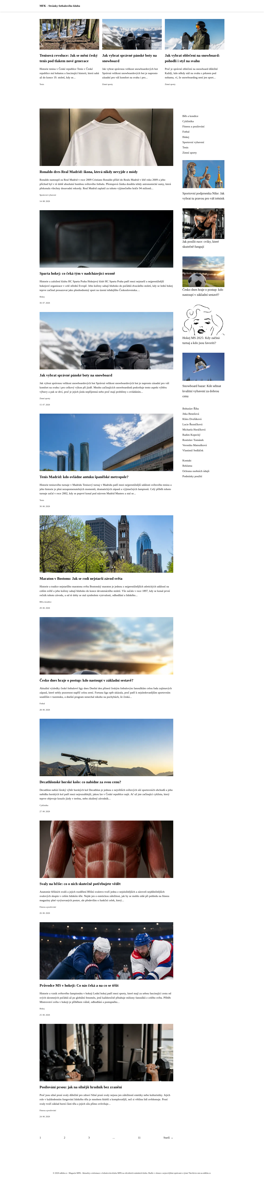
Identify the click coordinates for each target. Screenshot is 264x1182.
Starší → (168, 1137)
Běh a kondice (45, 602)
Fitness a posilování (48, 907)
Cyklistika (44, 805)
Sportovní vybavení (48, 195)
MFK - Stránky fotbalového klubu (60, 5)
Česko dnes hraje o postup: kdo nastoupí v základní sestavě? (86, 680)
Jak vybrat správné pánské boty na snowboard (76, 375)
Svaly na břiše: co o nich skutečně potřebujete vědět (80, 884)
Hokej (42, 297)
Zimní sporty (107, 84)
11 (139, 1137)
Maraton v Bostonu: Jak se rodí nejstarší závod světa (81, 579)
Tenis (42, 84)
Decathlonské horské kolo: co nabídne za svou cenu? (80, 782)
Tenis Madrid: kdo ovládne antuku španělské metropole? (84, 477)
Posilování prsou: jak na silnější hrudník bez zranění (81, 1087)
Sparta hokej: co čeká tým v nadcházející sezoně (77, 273)
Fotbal (42, 704)
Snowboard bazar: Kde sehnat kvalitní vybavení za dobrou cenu (201, 391)
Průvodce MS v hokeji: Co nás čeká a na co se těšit (79, 985)
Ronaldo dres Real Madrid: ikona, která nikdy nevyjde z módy (89, 172)
